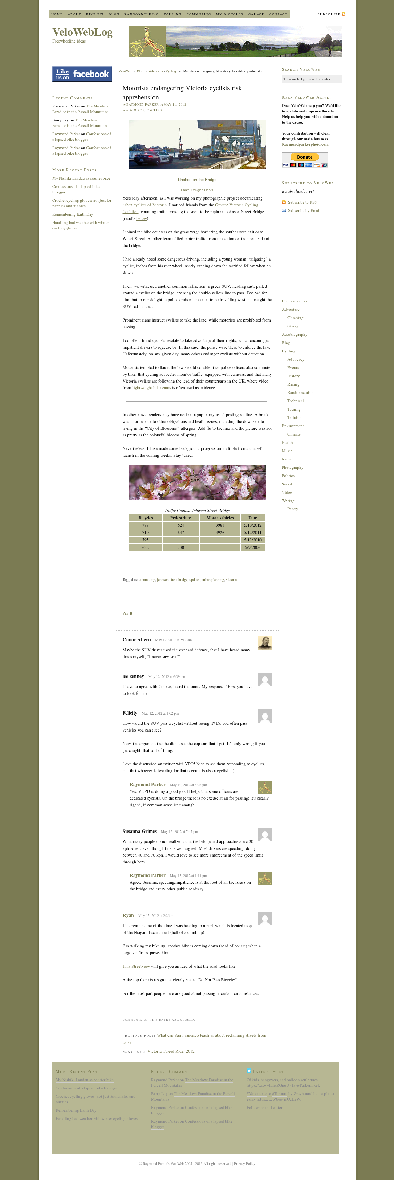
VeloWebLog (82, 31)
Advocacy (156, 71)
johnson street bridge (172, 579)
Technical (295, 400)
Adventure (291, 309)
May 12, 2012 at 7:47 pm (179, 831)
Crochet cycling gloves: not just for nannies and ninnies (81, 203)
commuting (147, 579)
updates (194, 579)
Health (287, 442)
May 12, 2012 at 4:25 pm (188, 784)
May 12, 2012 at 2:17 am (173, 639)
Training (294, 417)
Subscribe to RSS (302, 202)
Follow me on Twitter (264, 1107)
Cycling (171, 71)
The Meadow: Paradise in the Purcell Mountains (80, 108)
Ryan (128, 914)
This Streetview (136, 966)
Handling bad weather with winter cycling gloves (97, 1118)
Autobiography (295, 334)
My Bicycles (229, 14)
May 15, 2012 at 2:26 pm (156, 915)
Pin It (127, 613)
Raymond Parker (148, 784)
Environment (293, 425)
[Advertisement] (195, 563)
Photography (293, 467)
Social (287, 484)
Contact (278, 14)
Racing (293, 384)
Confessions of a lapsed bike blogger (81, 136)
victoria (231, 579)
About (74, 14)
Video (287, 492)
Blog (114, 14)
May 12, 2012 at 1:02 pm (160, 713)
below (141, 218)
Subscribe (329, 14)
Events (293, 367)
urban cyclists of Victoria (145, 205)
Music (287, 450)
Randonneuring (141, 14)
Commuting (199, 14)
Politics (288, 475)
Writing (288, 500)
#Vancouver (257, 1093)
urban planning (213, 579)
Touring (173, 14)
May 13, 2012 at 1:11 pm (188, 875)
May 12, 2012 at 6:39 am (166, 676)
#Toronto (279, 1093)
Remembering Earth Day (72, 214)
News (286, 459)
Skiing (293, 326)
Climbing (295, 317)
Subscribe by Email (304, 210)
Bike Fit (95, 14)
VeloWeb (125, 71)
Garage (256, 14)
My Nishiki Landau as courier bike (81, 178)
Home (57, 14)
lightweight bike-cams (151, 388)
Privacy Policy (244, 1163)
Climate (294, 434)
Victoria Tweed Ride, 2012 (171, 1051)
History (293, 376)
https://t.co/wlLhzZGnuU (268, 1085)
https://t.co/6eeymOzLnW (278, 1099)
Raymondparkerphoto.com (305, 144)
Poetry (292, 508)
